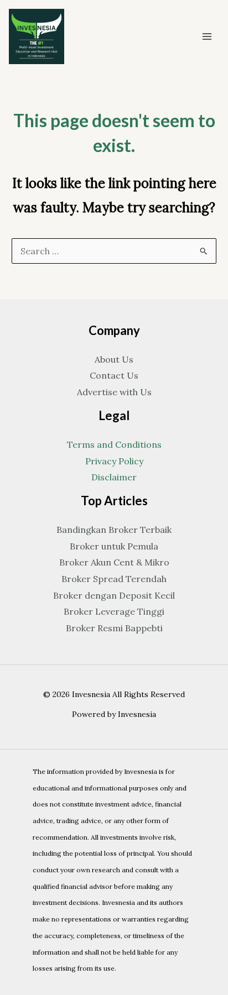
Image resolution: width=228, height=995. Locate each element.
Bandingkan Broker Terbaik (114, 529)
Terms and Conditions (114, 444)
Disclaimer (114, 477)
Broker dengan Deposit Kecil (114, 595)
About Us (114, 359)
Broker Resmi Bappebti (114, 627)
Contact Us (114, 375)
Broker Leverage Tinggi (114, 611)
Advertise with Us (114, 391)
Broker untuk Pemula (114, 546)
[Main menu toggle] (207, 36)
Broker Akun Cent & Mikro (114, 562)
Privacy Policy (114, 461)
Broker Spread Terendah (114, 578)
